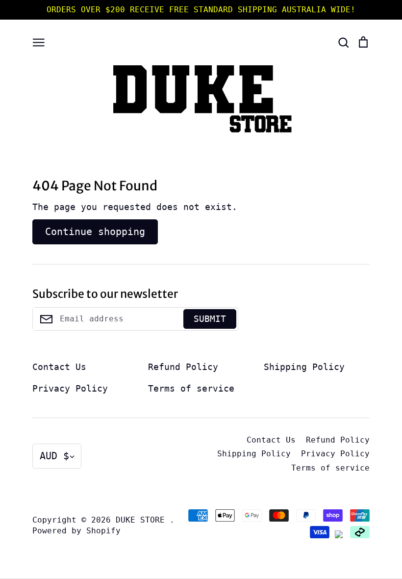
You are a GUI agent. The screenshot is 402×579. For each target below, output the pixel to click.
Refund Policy (183, 367)
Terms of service (191, 388)
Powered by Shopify (76, 530)
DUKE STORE (143, 520)
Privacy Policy (70, 388)
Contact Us (59, 367)
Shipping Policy (304, 367)
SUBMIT (210, 319)
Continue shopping (95, 231)
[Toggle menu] (38, 41)
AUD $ (54, 456)
